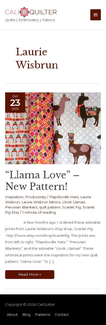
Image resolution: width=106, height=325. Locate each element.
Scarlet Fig (71, 207)
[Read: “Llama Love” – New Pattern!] (53, 128)
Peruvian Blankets (21, 207)
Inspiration (14, 197)
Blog (26, 314)
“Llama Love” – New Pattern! (42, 180)
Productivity (35, 197)
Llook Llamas (73, 202)
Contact (62, 314)
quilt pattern (49, 207)
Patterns (42, 314)
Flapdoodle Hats (63, 197)
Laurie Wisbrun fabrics (41, 202)
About (12, 314)
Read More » (29, 275)
